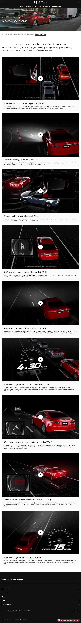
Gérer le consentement (73, 610)
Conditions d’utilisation (13, 610)
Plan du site (4, 610)
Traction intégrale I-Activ (19, 34)
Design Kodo (30, 34)
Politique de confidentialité (24, 610)
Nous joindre (56, 6)
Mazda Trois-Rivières (24, 6)
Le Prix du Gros (26, 619)
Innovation (7, 17)
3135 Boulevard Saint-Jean (44, 6)
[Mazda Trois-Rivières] (40, 2)
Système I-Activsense (40, 34)
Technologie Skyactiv (7, 34)
